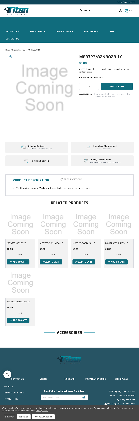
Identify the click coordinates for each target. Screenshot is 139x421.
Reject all (23, 416)
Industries (36, 31)
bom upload (121, 379)
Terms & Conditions (14, 392)
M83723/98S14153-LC (116, 243)
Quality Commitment (100, 159)
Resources (90, 31)
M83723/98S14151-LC (83, 243)
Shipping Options (35, 146)
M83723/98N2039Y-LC (19, 301)
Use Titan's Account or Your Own (39, 149)
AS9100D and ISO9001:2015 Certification (105, 162)
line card (69, 379)
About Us (8, 386)
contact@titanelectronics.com (121, 403)
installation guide (95, 379)
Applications (63, 31)
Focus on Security (40, 160)
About (113, 31)
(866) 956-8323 (127, 399)
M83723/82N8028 (16, 243)
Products (11, 31)
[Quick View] (30, 214)
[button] (7, 374)
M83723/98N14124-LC (51, 243)
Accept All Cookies (43, 416)
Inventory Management (105, 146)
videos (43, 379)
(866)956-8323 (129, 2)
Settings (9, 416)
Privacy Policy (11, 398)
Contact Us (12, 38)
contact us (17, 379)
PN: (91, 77)
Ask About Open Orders (102, 149)
